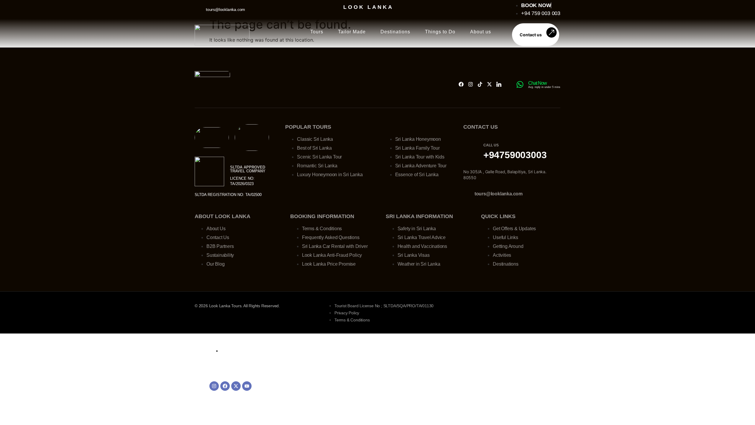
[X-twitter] (489, 84)
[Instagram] (470, 84)
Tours (316, 31)
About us (480, 31)
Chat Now (537, 83)
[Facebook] (461, 84)
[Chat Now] (520, 84)
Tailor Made (352, 31)
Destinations (395, 31)
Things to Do (440, 31)
